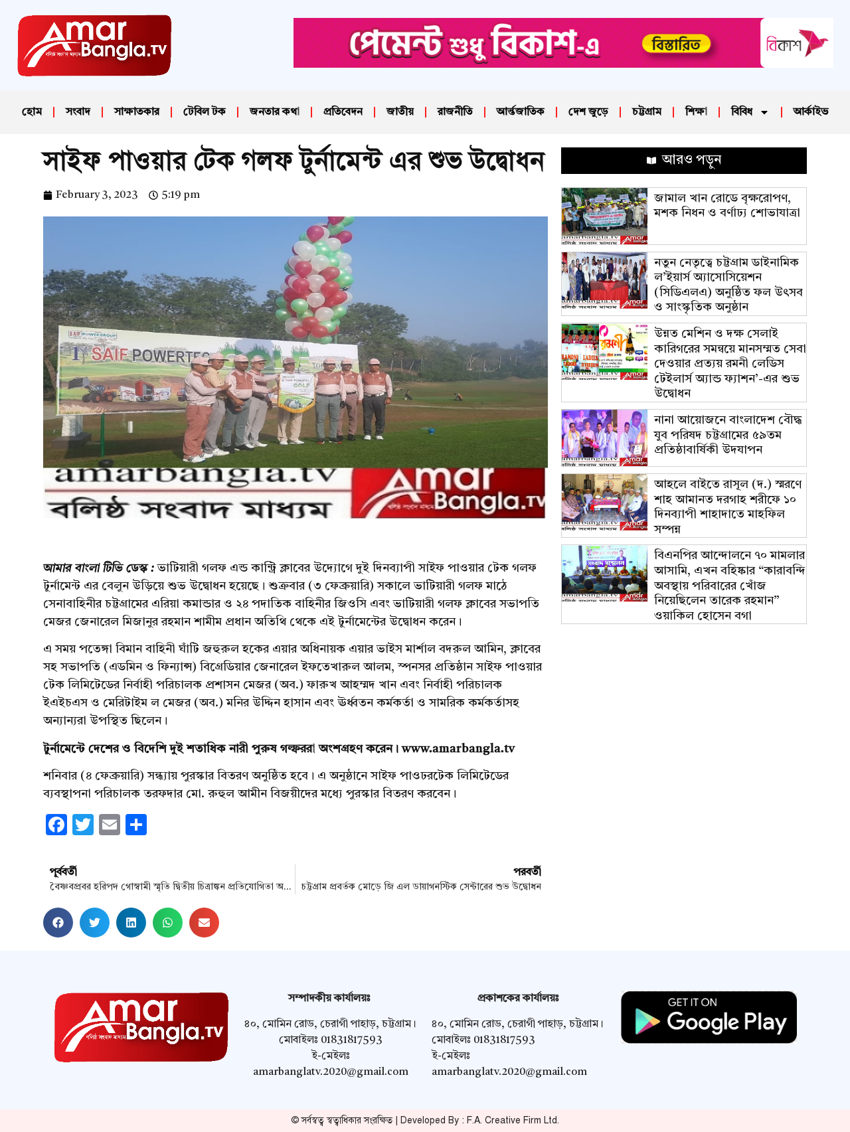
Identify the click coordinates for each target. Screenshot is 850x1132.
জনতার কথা (274, 112)
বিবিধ (741, 112)
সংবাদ (78, 112)
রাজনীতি (455, 112)
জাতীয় (400, 112)
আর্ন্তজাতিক (521, 112)
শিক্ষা (696, 112)
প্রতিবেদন (343, 112)
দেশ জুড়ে (588, 112)
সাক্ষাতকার (136, 112)
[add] (563, 64)
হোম (32, 112)
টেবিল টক (204, 112)
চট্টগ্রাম (646, 112)
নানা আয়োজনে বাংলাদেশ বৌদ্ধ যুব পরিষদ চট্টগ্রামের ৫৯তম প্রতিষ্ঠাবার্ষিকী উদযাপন (728, 435)
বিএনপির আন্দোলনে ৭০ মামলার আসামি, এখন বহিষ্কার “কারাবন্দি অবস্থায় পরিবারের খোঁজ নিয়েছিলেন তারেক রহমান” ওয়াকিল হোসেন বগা (730, 585)
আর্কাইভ (811, 112)
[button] (58, 922)
